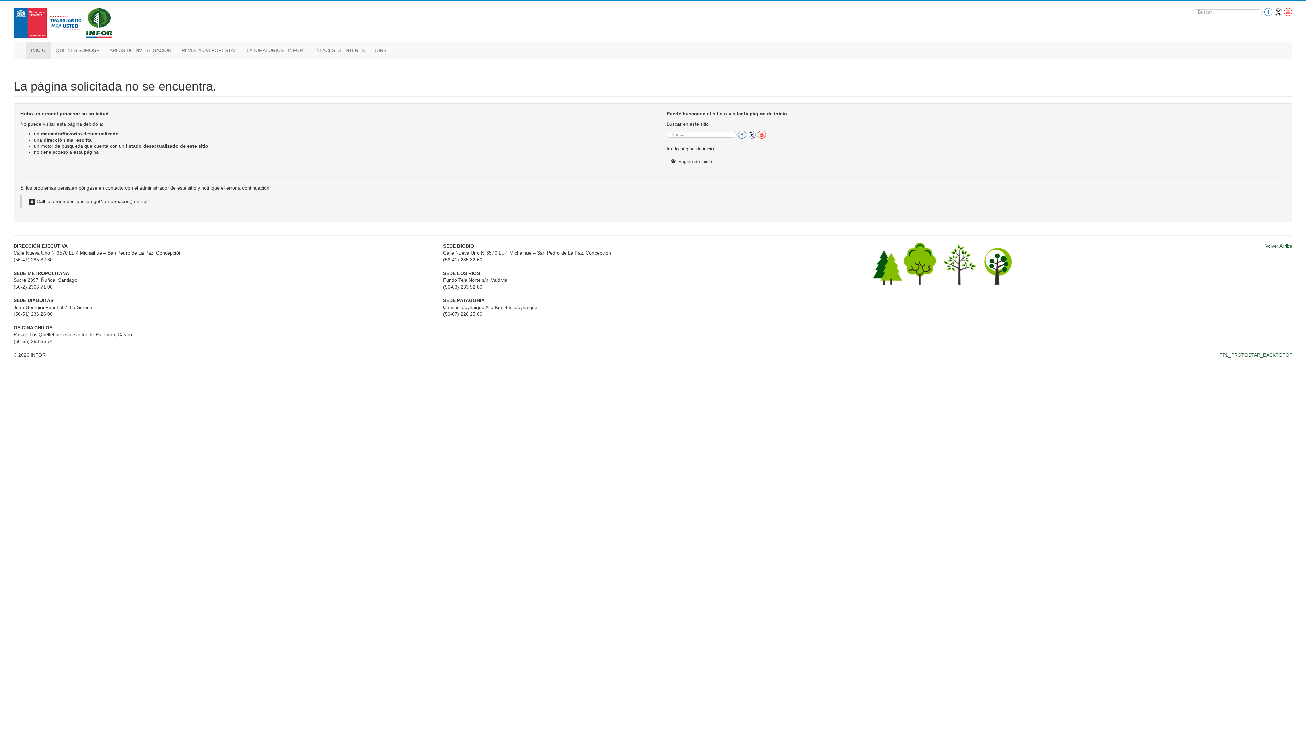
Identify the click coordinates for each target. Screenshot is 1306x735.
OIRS (380, 50)
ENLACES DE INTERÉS (339, 50)
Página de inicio (694, 161)
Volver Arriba (1278, 246)
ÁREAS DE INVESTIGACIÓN (140, 50)
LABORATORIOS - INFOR (275, 50)
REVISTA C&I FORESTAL (209, 50)
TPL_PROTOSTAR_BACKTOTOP (1256, 355)
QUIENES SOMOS (76, 50)
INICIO (38, 50)
